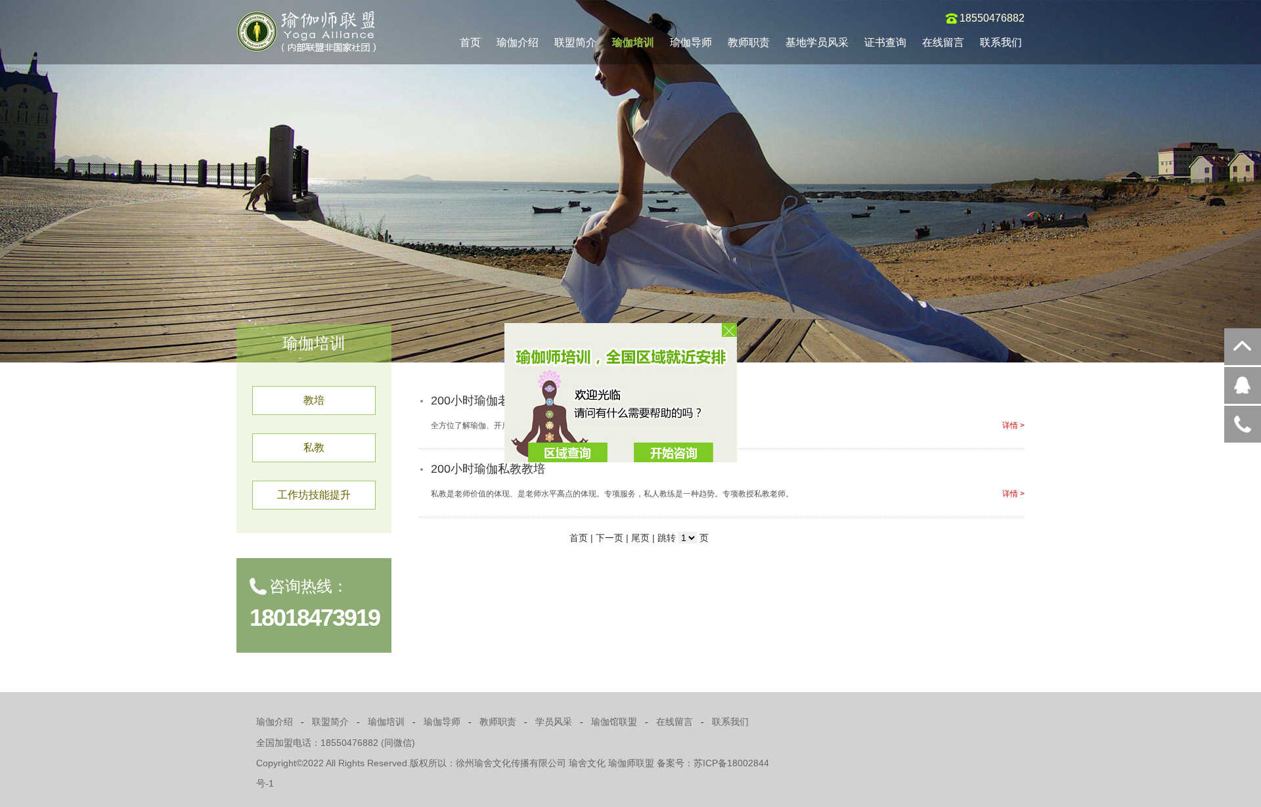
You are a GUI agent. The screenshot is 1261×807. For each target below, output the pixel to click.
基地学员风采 (817, 42)
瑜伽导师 (691, 42)
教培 (313, 400)
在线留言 (943, 42)
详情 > (1013, 425)
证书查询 (885, 42)
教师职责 (749, 42)
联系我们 (1001, 42)
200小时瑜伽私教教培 (488, 468)
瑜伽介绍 (518, 42)
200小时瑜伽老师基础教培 (500, 400)
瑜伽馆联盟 (614, 721)
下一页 (609, 538)
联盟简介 (575, 42)
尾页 (640, 538)
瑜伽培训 (633, 42)
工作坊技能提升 (314, 494)
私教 (313, 447)
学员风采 (553, 721)
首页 (470, 42)
